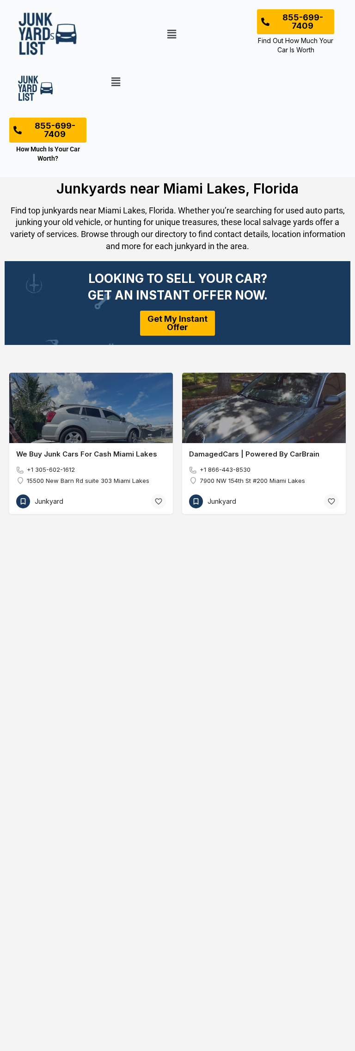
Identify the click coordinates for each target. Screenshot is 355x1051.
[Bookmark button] (158, 501)
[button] (172, 34)
